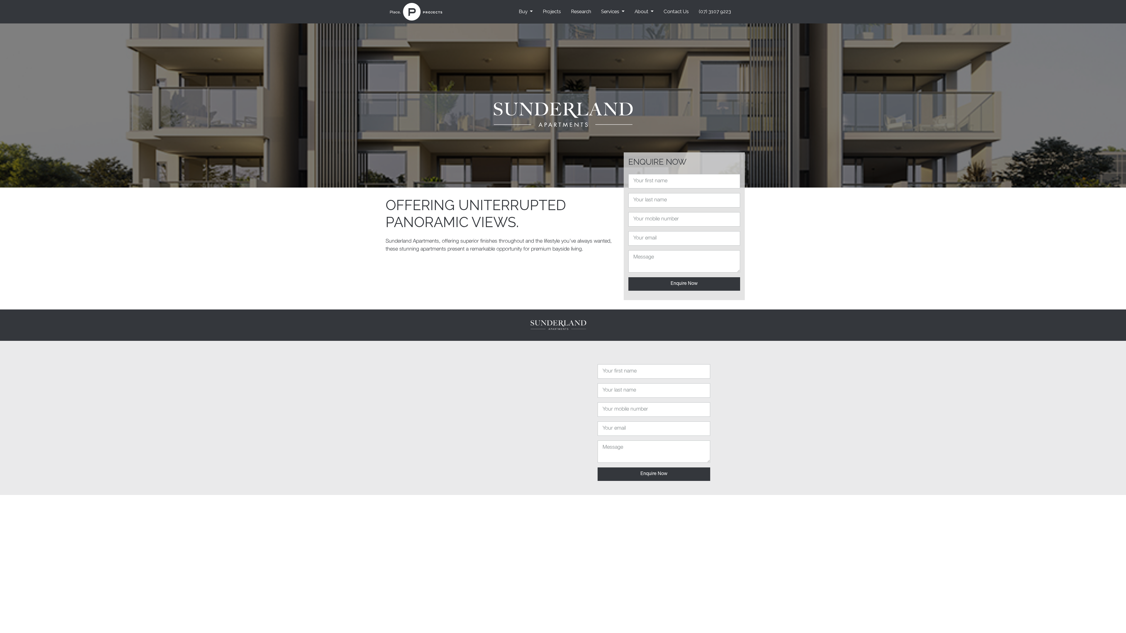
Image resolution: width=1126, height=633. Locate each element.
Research (581, 11)
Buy (523, 11)
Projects (552, 11)
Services (610, 11)
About (641, 11)
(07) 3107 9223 (715, 11)
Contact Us (676, 11)
